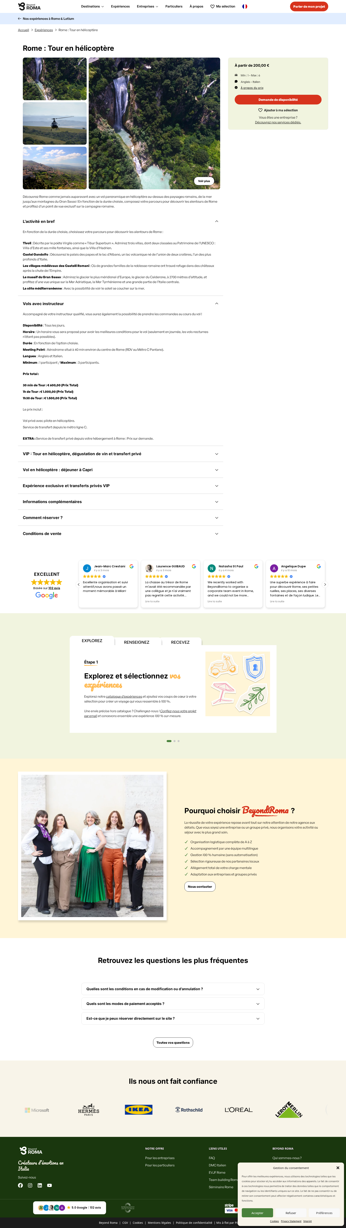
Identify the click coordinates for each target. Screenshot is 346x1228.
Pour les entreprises (160, 1158)
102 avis (54, 588)
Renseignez (136, 642)
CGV (125, 1223)
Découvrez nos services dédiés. (278, 122)
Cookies (274, 1221)
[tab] (169, 741)
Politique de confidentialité (194, 1223)
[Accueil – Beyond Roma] (29, 6)
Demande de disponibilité (278, 100)
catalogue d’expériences (124, 696)
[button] (338, 1168)
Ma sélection (225, 6)
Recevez (180, 642)
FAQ (212, 1158)
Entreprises (145, 6)
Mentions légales (159, 1223)
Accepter (257, 1213)
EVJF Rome (217, 1172)
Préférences (324, 1213)
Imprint (307, 1221)
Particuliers (173, 6)
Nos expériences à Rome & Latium (48, 19)
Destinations (90, 6)
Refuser (291, 1213)
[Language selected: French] (245, 6)
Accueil (23, 30)
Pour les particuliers (160, 1165)
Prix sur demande (140, 438)
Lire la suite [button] (152, 601)
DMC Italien (217, 1165)
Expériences (120, 6)
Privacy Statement (291, 1221)
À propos (196, 6)
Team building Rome (224, 1180)
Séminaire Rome (221, 1187)
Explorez (92, 640)
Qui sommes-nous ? (287, 1158)
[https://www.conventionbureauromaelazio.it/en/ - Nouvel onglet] (127, 1207)
